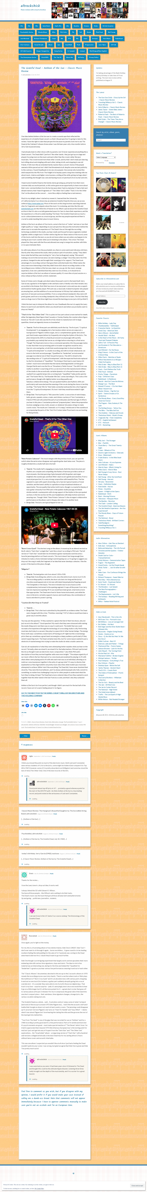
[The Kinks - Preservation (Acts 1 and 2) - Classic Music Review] (118, 185)
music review (79, 724)
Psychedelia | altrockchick (32, 834)
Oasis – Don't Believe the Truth (109, 369)
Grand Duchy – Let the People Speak (111, 565)
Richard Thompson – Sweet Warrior (111, 577)
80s (62, 38)
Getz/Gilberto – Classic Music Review (111, 107)
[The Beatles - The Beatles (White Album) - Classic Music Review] (118, 222)
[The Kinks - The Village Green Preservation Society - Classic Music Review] (103, 260)
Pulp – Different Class (106, 376)
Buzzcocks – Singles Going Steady (110, 631)
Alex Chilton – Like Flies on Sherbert (111, 543)
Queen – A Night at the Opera (108, 491)
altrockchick (26, 75)
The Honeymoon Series (28, 57)
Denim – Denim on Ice (106, 634)
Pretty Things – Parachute (107, 374)
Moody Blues (42, 32)
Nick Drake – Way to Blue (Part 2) (110, 367)
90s (77, 38)
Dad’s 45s (58, 26)
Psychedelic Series (26, 32)
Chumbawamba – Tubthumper (108, 326)
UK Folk (113, 45)
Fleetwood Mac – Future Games (109, 646)
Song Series (58, 51)
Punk (78, 45)
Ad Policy (81, 57)
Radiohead (119, 38)
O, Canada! (71, 51)
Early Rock (46, 26)
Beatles (76, 26)
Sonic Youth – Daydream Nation (109, 582)
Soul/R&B (68, 45)
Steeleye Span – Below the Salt (109, 665)
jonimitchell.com (27, 209)
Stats (31, 873)
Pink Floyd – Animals (105, 372)
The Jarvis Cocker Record (107, 687)
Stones (86, 26)
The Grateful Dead (30, 727)
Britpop (95, 38)
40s (36, 26)
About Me (69, 57)
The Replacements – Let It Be (108, 594)
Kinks (96, 26)
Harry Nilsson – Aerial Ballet (108, 333)
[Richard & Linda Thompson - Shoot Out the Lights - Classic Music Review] (118, 241)
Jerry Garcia (71, 724)
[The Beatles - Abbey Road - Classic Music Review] (103, 222)
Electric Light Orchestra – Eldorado (111, 453)
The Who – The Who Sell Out (108, 410)
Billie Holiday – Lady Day (107, 323)
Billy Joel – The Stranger (107, 440)
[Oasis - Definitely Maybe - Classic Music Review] (118, 260)
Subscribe (101, 302)
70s (73, 32)
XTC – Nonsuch (103, 423)
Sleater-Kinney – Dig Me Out (108, 391)
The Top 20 (57, 57)
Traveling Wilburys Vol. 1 (107, 528)
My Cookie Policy (39, 1188)
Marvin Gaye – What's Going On (109, 467)
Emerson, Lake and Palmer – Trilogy (111, 644)
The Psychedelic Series (70, 722)
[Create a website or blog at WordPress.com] (73, 1173)
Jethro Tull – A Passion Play (108, 343)
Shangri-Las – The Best (106, 384)
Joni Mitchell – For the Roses (108, 350)
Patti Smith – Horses (105, 487)
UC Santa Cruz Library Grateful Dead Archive (48, 727)
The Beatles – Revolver (106, 501)
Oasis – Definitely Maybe (107, 484)
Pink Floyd (99, 32)
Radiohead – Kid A (104, 494)
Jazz (58, 45)
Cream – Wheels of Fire (106, 450)
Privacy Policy (93, 57)
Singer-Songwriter (42, 51)
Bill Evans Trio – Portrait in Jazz (109, 619)
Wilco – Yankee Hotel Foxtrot (108, 601)
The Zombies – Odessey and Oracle (110, 413)
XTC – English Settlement (107, 420)
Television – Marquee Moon (108, 499)
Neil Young (111, 32)
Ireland (82, 51)
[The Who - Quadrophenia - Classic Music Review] (103, 241)
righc (31, 756)
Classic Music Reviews (38, 722)
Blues (50, 45)
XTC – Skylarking (104, 425)
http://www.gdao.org (35, 203)
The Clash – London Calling (108, 503)
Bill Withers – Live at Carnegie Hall (110, 622)
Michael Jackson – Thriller (107, 658)
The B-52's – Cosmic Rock (107, 670)
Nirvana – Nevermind (105, 482)
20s (21, 26)
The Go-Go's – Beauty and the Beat (110, 682)
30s (29, 26)
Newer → (85, 736)
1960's (29, 722)
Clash (54, 38)
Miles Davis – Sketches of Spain (109, 357)
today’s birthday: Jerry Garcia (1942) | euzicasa (40, 853)
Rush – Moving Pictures (106, 496)
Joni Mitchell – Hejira (105, 465)
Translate (112, 163)
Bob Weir (42, 724)
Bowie (89, 32)
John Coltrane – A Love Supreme (109, 462)
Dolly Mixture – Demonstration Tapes (111, 560)
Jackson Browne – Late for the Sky (110, 648)
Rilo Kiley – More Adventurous (109, 580)
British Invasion (108, 26)
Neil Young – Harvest (105, 479)
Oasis (85, 38)
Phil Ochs (63, 32)
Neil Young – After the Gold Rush (110, 477)
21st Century (24, 45)
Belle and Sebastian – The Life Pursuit (111, 548)
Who (53, 32)
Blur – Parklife (103, 443)
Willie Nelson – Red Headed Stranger (111, 699)
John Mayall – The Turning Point (109, 651)
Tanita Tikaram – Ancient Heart (109, 668)
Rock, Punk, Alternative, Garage (54, 722)
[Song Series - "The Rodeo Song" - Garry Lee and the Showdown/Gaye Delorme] (103, 185)
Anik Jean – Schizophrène (107, 546)
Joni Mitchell (24, 38)
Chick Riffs (45, 57)
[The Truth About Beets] (103, 204)
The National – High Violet (107, 690)
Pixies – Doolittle (104, 489)
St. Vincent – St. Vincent (106, 584)
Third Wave (107, 38)
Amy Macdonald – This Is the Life (110, 617)
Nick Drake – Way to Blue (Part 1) (110, 364)
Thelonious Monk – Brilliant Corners (111, 520)
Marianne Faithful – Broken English (110, 656)
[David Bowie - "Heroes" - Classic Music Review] (118, 204)
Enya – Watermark (104, 455)
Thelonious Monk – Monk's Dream (110, 415)
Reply (54, 756)
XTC (69, 38)
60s (67, 26)
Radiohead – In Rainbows (107, 379)
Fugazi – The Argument (106, 563)
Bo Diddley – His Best (106, 624)
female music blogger (61, 724)
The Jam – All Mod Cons (106, 685)
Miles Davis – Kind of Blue (107, 470)
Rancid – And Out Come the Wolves (110, 381)
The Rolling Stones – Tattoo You (109, 408)
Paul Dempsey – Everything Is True (110, 661)
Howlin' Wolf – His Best (106, 335)
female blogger (50, 724)
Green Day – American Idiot (108, 331)
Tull (80, 32)
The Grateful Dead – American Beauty (111, 506)
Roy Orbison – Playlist (106, 663)
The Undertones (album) (106, 692)
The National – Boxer (106, 518)
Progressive (89, 45)
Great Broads (38, 45)
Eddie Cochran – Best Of (107, 641)
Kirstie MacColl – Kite (106, 653)
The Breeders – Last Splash (108, 587)
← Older (25, 736)
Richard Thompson (40, 38)
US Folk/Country (26, 51)
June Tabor (102, 45)
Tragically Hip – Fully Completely (110, 418)
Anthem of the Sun (34, 724)
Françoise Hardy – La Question (109, 328)
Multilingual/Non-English (98, 51)
